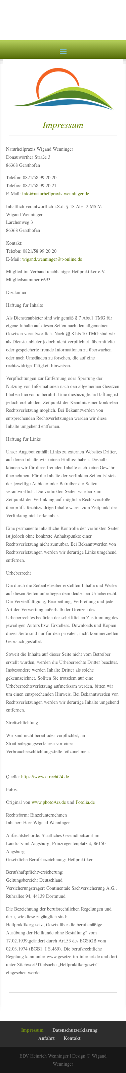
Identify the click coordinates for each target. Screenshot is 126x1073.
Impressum (32, 1029)
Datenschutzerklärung (74, 1029)
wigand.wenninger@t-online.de (52, 259)
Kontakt (72, 1037)
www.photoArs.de (49, 802)
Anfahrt (46, 1037)
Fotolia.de (85, 802)
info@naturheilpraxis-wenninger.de (55, 193)
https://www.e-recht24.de (44, 776)
